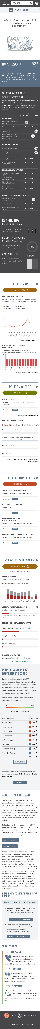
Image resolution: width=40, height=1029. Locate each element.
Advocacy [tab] (7, 902)
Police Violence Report (30, 415)
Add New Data (20, 782)
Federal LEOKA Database (29, 372)
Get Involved (30, 1015)
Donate (13, 1015)
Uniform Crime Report (19, 459)
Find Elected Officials (18, 936)
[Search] (30, 3)
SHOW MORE (20, 762)
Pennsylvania (19, 10)
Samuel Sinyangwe (17, 835)
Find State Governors (21, 920)
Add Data (15, 409)
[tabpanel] (20, 922)
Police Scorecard (6, 3)
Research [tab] (17, 902)
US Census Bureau (32, 340)
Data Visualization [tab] (30, 902)
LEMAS (35, 461)
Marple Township (11, 63)
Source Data (9, 846)
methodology (10, 840)
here (34, 827)
